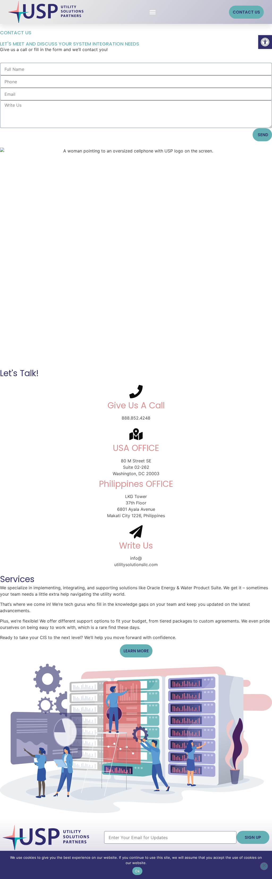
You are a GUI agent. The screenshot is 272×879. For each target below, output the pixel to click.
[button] (265, 42)
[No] (264, 866)
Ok (137, 871)
